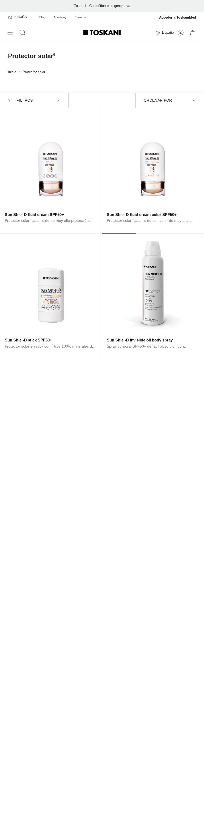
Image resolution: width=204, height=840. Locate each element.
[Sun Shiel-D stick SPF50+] (51, 284)
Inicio (12, 72)
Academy (60, 17)
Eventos (80, 17)
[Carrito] (193, 33)
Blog (42, 17)
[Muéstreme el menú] (10, 33)
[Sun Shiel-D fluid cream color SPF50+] (153, 159)
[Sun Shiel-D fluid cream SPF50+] (51, 159)
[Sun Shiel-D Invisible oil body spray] (153, 284)
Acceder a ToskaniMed (177, 17)
